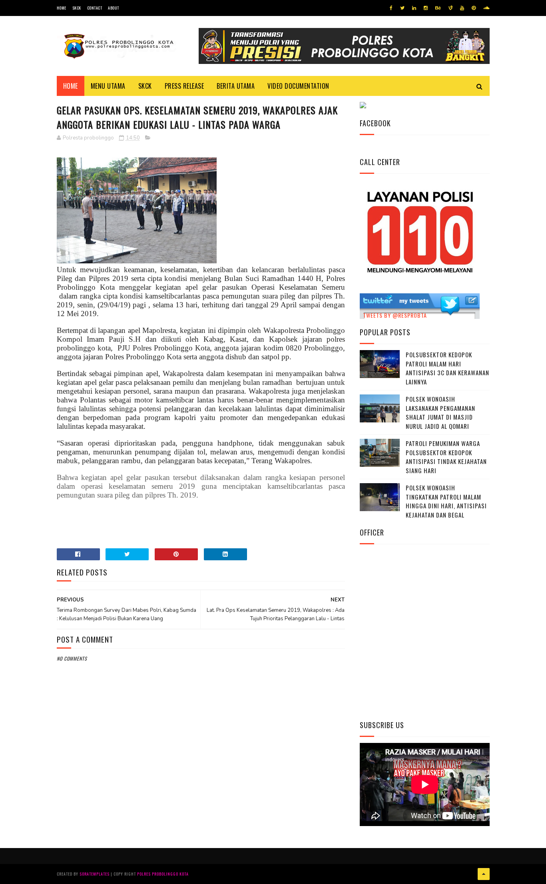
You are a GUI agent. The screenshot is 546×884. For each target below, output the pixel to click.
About (113, 8)
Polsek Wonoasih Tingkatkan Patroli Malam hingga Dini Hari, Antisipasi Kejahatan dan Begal (446, 501)
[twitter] (402, 8)
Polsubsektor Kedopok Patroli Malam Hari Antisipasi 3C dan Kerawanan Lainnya (447, 368)
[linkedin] (414, 8)
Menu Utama (108, 86)
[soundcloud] (486, 8)
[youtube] (462, 8)
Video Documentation (298, 86)
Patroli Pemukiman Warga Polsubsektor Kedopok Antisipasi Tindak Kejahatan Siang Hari (446, 457)
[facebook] (391, 8)
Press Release (184, 86)
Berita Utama (236, 86)
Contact (94, 8)
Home (61, 8)
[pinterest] (473, 8)
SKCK (76, 8)
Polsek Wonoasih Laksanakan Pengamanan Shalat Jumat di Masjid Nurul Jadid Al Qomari (440, 412)
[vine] (450, 8)
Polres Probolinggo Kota (163, 874)
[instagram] (425, 8)
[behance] (438, 8)
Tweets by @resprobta (395, 315)
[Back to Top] (484, 874)
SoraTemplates (95, 874)
